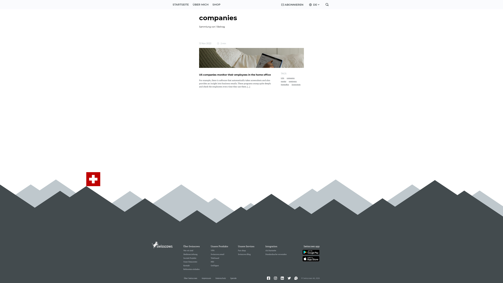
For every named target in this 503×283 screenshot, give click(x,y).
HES (212, 262)
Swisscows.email (217, 254)
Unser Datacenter (190, 262)
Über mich (201, 4)
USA (282, 78)
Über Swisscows (190, 278)
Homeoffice (285, 85)
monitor (283, 81)
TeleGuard (215, 258)
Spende (233, 278)
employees (293, 81)
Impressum (206, 278)
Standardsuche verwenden (276, 254)
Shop (216, 4)
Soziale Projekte (189, 258)
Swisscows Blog (244, 254)
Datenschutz (220, 278)
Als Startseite (270, 250)
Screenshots (296, 85)
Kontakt (186, 266)
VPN (212, 250)
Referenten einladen (191, 269)
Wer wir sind (188, 250)
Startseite (181, 4)
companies (291, 78)
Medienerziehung (190, 254)
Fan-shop (242, 250)
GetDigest (215, 266)
